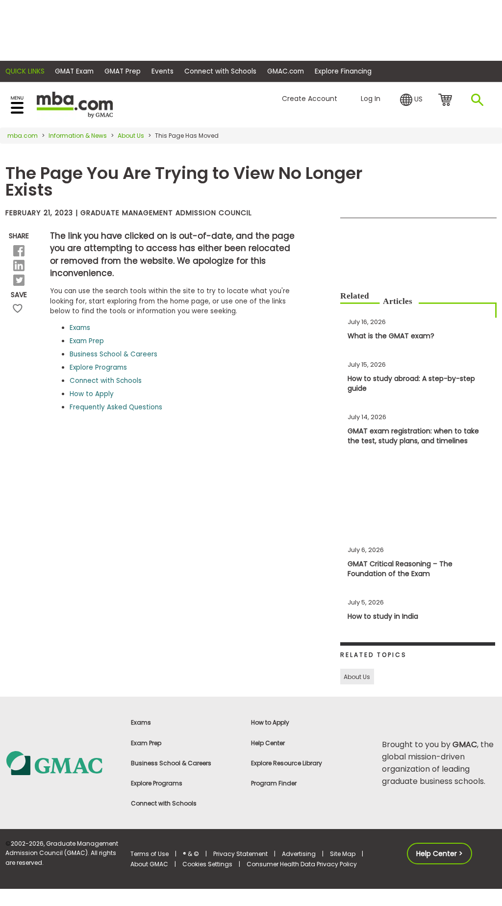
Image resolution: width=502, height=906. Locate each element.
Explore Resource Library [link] (286, 763)
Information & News (78, 135)
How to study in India (383, 616)
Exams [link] (141, 722)
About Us (131, 135)
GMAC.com (285, 71)
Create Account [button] (309, 98)
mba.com (22, 135)
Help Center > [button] (439, 853)
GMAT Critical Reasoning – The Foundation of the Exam (400, 569)
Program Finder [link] (274, 783)
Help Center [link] (268, 743)
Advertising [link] (299, 854)
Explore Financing (343, 71)
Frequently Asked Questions (116, 407)
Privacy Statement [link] (240, 854)
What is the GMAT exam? (391, 336)
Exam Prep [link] (146, 743)
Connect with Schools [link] (164, 803)
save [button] (18, 308)
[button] (411, 99)
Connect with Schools (220, 71)
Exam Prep (87, 341)
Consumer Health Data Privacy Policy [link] (302, 864)
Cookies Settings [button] (207, 864)
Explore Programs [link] (156, 783)
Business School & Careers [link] (171, 763)
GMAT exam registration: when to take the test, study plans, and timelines (413, 436)
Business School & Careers (113, 354)
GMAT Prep (122, 71)
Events (162, 71)
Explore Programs (98, 367)
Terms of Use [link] (149, 854)
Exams (80, 327)
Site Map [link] (342, 854)
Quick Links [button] (25, 71)
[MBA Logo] (75, 104)
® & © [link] (191, 854)
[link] (62, 762)
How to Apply (92, 394)
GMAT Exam (74, 71)
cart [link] (446, 100)
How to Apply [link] (270, 722)
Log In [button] (370, 98)
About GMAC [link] (149, 864)
